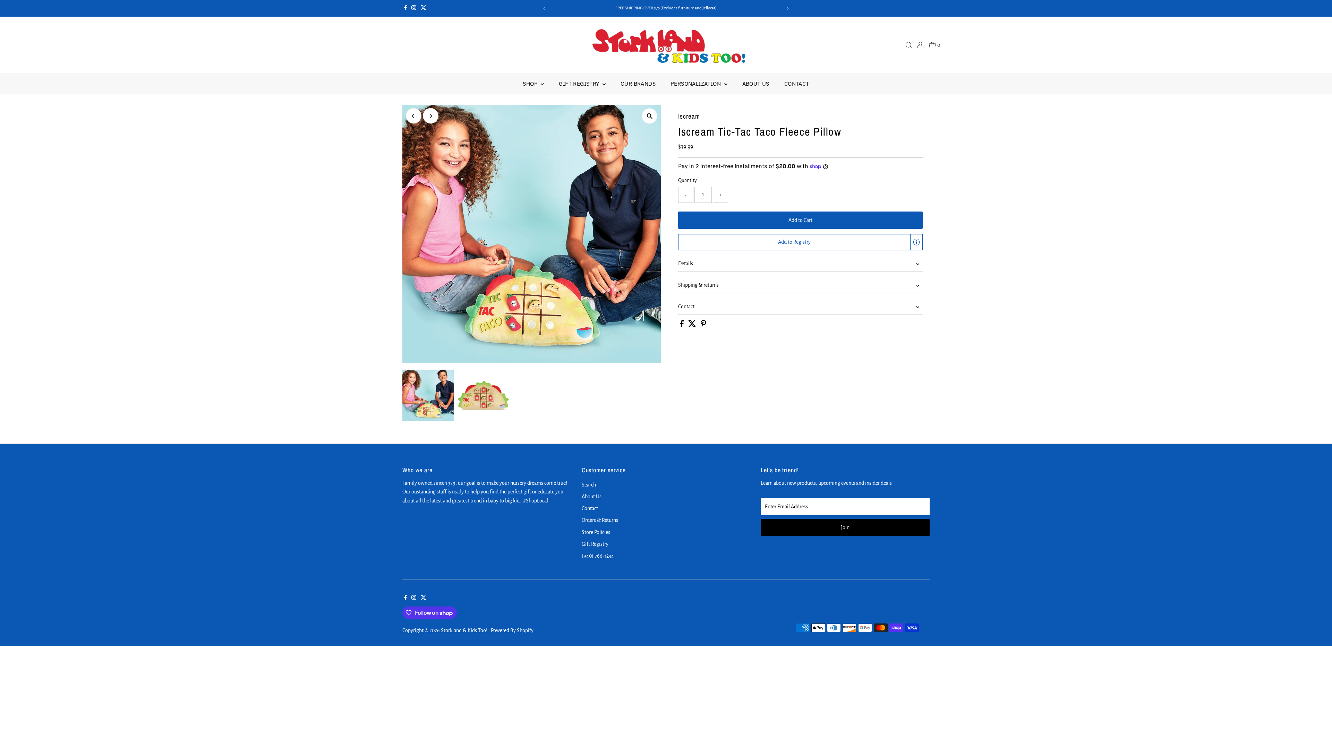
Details (685, 263)
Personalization (696, 83)
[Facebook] (405, 8)
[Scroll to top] (1318, 730)
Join (845, 527)
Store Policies (596, 532)
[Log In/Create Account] (920, 45)
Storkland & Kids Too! (464, 630)
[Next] (787, 8)
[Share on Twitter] (692, 325)
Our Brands (638, 83)
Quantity (687, 180)
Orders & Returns (600, 520)
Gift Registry (580, 83)
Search (589, 485)
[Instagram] (414, 8)
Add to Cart (800, 220)
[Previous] (544, 8)
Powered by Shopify (512, 630)
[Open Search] (909, 45)
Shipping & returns (698, 285)
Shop (531, 83)
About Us (755, 83)
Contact (796, 83)
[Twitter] (423, 8)
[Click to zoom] (649, 116)
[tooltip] (916, 242)
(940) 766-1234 (598, 556)
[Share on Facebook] (682, 325)
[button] (800, 242)
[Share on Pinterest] (703, 325)
